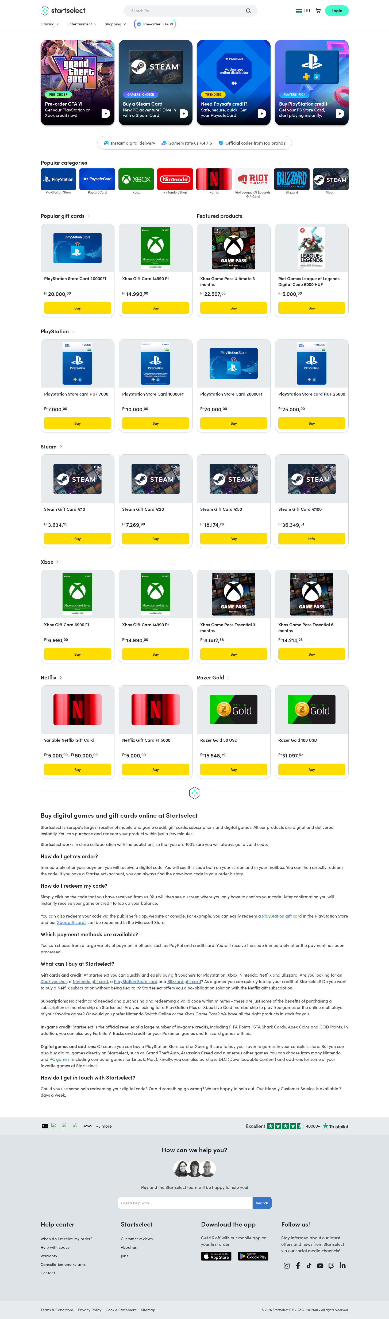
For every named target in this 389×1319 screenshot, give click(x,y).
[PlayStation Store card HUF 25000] (311, 363)
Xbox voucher (54, 981)
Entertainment (79, 23)
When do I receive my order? (67, 1238)
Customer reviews (137, 1238)
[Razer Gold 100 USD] (312, 709)
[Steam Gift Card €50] (234, 479)
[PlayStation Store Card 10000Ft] (155, 363)
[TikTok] (309, 1265)
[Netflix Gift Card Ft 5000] (156, 709)
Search (262, 1202)
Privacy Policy (89, 1309)
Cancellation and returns (63, 1264)
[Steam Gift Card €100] (312, 479)
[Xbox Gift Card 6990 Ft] (77, 594)
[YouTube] (320, 1265)
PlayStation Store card (135, 981)
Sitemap (148, 1309)
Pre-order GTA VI (158, 23)
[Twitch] (331, 1265)
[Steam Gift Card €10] (77, 479)
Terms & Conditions (57, 1309)
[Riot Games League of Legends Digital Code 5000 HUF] (311, 248)
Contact (48, 1272)
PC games (59, 1059)
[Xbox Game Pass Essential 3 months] (233, 594)
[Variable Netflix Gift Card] (77, 709)
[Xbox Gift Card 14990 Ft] (155, 248)
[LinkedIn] (342, 1265)
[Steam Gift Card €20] (156, 479)
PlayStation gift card (282, 916)
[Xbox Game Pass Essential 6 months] (311, 594)
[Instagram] (286, 1265)
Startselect (136, 1224)
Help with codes (55, 1247)
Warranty (49, 1255)
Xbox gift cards (71, 922)
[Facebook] (298, 1265)
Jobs (124, 1255)
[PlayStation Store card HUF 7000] (77, 363)
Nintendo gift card (90, 981)
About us (129, 1247)
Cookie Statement (121, 1309)
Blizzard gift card (184, 981)
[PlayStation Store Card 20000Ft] (77, 248)
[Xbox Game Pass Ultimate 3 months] (233, 248)
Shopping (113, 23)
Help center (58, 1224)
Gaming (48, 23)
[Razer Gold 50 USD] (234, 709)
